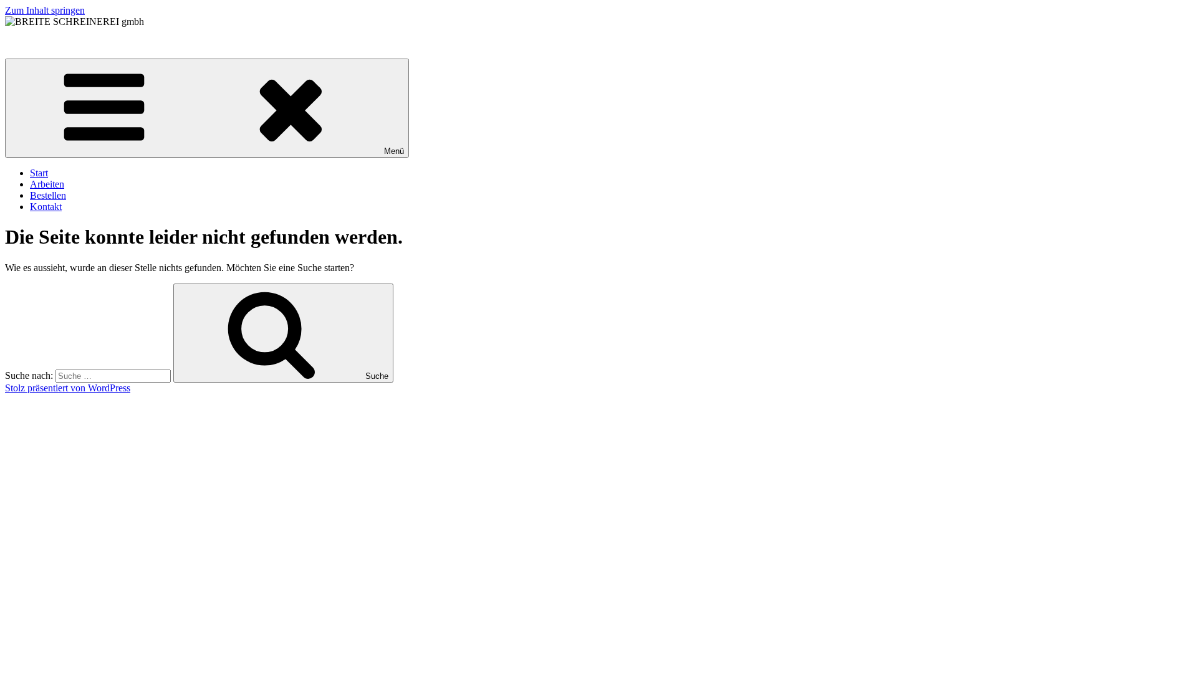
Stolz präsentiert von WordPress (67, 388)
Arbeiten (47, 184)
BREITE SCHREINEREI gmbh (69, 42)
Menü (394, 151)
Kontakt (46, 206)
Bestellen (48, 195)
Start (39, 173)
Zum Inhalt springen (45, 10)
